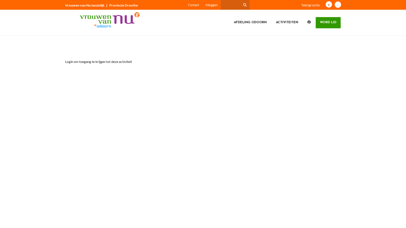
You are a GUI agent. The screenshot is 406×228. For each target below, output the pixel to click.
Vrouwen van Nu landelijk (84, 5)
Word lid (328, 22)
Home (73, 49)
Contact (193, 5)
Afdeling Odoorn (250, 22)
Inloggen (212, 5)
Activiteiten (287, 22)
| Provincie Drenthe (122, 5)
